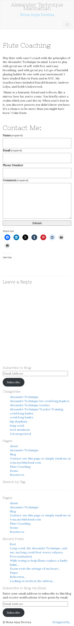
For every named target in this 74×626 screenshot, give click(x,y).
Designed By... (61, 622)
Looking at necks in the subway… (32, 581)
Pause (14, 572)
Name (13, 135)
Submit (37, 223)
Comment (15, 180)
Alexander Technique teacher (30, 405)
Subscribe (13, 382)
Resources (17, 474)
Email (12, 150)
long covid (17, 425)
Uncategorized (20, 434)
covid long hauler (21, 413)
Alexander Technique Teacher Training (36, 409)
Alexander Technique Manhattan (37, 6)
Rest (13, 544)
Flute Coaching (20, 466)
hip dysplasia (18, 421)
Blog (13, 454)
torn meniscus (20, 429)
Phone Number (13, 165)
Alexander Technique (24, 397)
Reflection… (18, 577)
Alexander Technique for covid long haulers (39, 401)
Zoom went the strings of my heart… (35, 568)
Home (14, 471)
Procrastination (21, 556)
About (14, 446)
